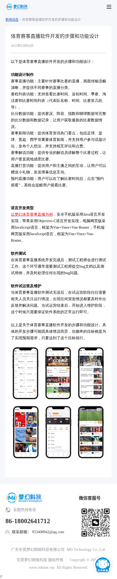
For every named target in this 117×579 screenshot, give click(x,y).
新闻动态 (12, 20)
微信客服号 (90, 498)
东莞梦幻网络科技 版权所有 (40, 560)
